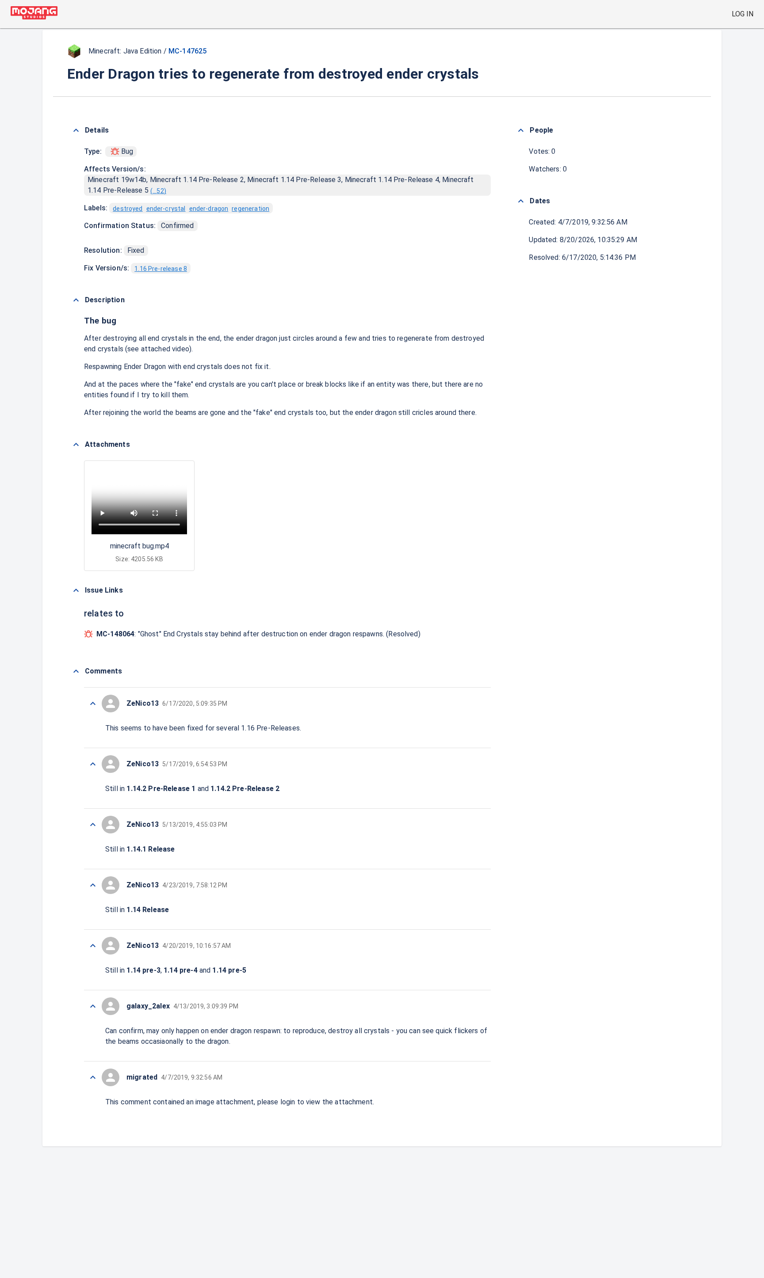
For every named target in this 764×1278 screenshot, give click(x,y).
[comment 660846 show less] (93, 1077)
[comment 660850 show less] (93, 885)
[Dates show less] (521, 201)
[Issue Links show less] (76, 590)
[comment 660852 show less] (93, 764)
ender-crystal (166, 208)
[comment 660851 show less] (93, 824)
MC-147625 (187, 51)
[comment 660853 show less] (93, 703)
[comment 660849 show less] (93, 946)
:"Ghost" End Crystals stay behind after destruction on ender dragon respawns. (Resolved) (258, 634)
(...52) (158, 190)
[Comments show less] (76, 671)
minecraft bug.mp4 (139, 546)
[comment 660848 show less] (93, 1006)
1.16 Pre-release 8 (160, 268)
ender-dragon (209, 208)
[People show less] (521, 130)
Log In (742, 14)
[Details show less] (76, 130)
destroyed (127, 208)
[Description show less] (76, 300)
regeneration (250, 208)
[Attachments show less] (76, 444)
